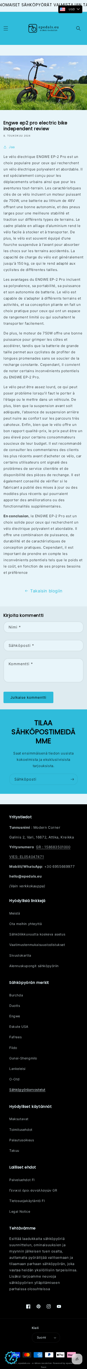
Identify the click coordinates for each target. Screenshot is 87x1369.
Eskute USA (18, 1026)
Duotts (14, 1006)
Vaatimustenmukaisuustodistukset (37, 945)
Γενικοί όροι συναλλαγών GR (33, 1190)
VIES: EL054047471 (26, 857)
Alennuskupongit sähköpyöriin (34, 966)
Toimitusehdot (20, 1130)
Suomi (41, 1337)
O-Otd (14, 1079)
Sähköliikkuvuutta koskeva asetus (37, 934)
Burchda (16, 995)
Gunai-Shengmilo (23, 1058)
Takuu (14, 1150)
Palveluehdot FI (22, 1180)
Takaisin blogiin (46, 590)
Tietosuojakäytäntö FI (27, 1201)
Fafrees (15, 1037)
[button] (6, 28)
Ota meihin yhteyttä (25, 924)
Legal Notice (19, 1211)
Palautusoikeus (21, 1140)
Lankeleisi (17, 1069)
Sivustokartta (20, 955)
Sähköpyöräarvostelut (27, 1090)
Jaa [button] (12, 147)
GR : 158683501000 (53, 847)
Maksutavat (19, 1119)
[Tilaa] (72, 779)
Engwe (14, 1016)
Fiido (13, 1048)
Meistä (14, 913)
